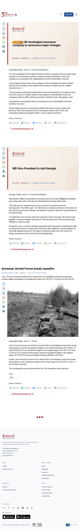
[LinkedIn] (27, 508)
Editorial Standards (48, 475)
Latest (4, 466)
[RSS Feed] (32, 508)
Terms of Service (47, 487)
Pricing (4, 487)
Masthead (45, 469)
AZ (71, 524)
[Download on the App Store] (8, 517)
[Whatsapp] (4, 508)
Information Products (9, 490)
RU (75, 524)
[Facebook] (9, 508)
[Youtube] (18, 508)
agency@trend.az (7, 455)
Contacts (45, 472)
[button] (4, 24)
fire (11, 377)
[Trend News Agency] (8, 436)
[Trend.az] (9, 14)
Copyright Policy (47, 493)
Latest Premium (7, 469)
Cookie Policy (46, 496)
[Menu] (76, 14)
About (44, 466)
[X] (13, 508)
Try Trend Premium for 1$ (22, 129)
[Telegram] (23, 508)
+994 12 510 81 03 (7, 453)
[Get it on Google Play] (23, 517)
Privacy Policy (46, 490)
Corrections (45, 478)
